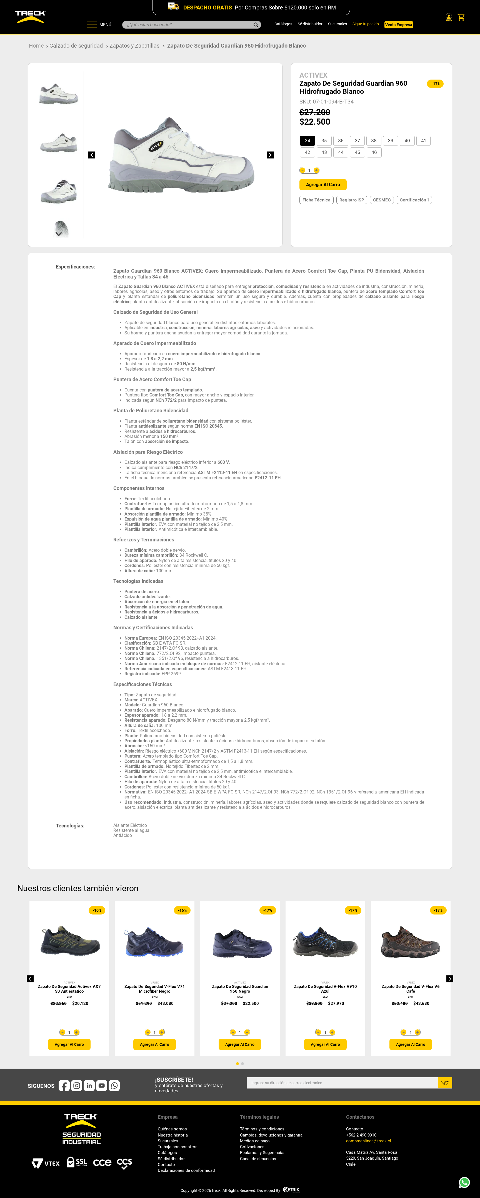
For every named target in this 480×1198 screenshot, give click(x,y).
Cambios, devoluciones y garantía (271, 1135)
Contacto (166, 1164)
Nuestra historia (173, 1135)
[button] (307, 141)
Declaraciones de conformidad (186, 1170)
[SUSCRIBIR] (445, 1082)
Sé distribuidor (310, 24)
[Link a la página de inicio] (36, 46)
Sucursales (337, 24)
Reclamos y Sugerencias (263, 1152)
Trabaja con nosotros (178, 1147)
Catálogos (283, 24)
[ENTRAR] (448, 17)
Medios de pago (255, 1141)
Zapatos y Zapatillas (134, 45)
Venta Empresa (398, 25)
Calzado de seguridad (76, 45)
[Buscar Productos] (256, 24)
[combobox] (191, 25)
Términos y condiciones (262, 1129)
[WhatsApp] (466, 1184)
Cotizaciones (252, 1147)
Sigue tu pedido (365, 24)
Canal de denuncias (258, 1159)
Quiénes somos (172, 1129)
